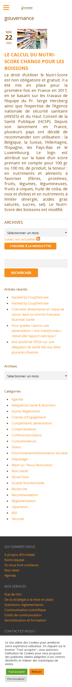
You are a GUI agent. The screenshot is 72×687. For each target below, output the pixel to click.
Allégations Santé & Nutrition (34, 405)
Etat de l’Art (13, 594)
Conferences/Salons (27, 435)
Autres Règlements (26, 411)
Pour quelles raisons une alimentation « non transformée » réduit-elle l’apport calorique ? (37, 330)
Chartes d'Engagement (29, 417)
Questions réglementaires (24, 605)
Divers (16, 447)
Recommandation (25, 495)
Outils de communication (22, 615)
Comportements (24, 429)
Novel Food (20, 477)
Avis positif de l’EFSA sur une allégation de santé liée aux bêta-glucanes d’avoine (36, 347)
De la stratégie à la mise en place (28, 599)
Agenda (17, 399)
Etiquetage (20, 459)
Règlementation (24, 501)
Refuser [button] (37, 671)
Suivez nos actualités (20, 239)
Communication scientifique (25, 610)
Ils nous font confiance (21, 565)
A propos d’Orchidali (19, 555)
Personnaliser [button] (16, 679)
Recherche (19, 489)
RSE (14, 513)
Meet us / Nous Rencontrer (32, 465)
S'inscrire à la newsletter (30, 246)
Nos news (11, 570)
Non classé (20, 471)
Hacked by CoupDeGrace (30, 297)
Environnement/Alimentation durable (40, 453)
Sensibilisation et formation (25, 620)
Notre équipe (14, 560)
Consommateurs (24, 441)
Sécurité (18, 519)
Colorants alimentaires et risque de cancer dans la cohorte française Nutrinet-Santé (38, 314)
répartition (20, 507)
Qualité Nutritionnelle (28, 483)
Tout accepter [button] (16, 671)
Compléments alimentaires (32, 423)
